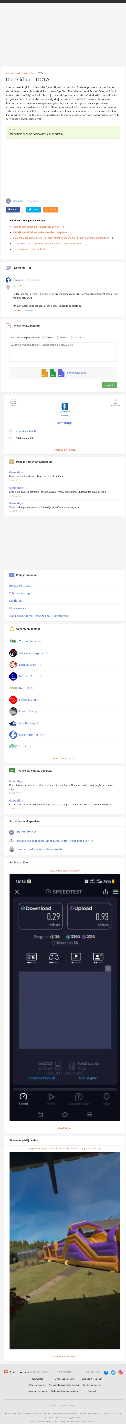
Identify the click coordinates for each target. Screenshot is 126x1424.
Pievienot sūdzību (37, 1385)
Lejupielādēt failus (76, 372)
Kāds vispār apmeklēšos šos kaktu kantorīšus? (39, 615)
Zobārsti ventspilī (21, 593)
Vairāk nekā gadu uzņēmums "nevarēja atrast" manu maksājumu (47, 243)
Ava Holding (27, 723)
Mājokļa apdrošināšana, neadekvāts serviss (36, 226)
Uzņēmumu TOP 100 (64, 758)
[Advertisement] (63, 40)
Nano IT (24, 688)
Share (14, 209)
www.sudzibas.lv (13, 73)
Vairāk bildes (65, 1128)
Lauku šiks (26, 711)
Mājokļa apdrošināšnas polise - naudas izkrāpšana (40, 232)
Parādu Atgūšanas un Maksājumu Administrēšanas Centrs (55, 840)
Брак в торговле (20, 585)
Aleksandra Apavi (31, 653)
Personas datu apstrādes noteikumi (65, 1385)
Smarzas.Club (28, 699)
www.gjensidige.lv (26, 431)
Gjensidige (29, 73)
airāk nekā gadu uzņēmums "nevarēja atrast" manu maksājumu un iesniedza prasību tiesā (61, 237)
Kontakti (92, 1391)
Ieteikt (53, 209)
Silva (22, 746)
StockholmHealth (30, 734)
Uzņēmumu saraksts (37, 1391)
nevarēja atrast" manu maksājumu (31, 249)
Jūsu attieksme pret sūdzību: (24, 337)
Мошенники (17, 608)
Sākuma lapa (37, 1379)
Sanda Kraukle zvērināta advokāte (40, 849)
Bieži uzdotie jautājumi (92, 1379)
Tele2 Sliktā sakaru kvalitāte (65, 870)
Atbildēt (29, 310)
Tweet (35, 209)
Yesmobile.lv (27, 641)
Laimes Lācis (27, 664)
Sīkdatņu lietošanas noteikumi (64, 1391)
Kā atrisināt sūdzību (92, 1385)
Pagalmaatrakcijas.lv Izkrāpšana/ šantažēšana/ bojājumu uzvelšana (64, 1148)
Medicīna (15, 600)
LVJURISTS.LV (26, 832)
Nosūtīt (109, 385)
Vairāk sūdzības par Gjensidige (27, 220)
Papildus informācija (64, 449)
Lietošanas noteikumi (64, 1379)
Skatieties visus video (64, 1356)
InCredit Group (28, 676)
